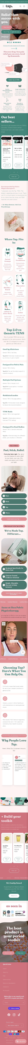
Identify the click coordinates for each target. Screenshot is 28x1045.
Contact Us (6, 986)
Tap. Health (13, 1035)
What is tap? (8, 953)
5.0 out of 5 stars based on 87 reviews (14, 45)
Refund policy (20, 1037)
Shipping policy (9, 1042)
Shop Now (7, 27)
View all (14, 176)
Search (4, 968)
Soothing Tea (18, 845)
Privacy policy (12, 1037)
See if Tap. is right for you (11, 32)
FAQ (4, 976)
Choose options (7, 165)
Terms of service (9, 1040)
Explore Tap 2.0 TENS (14, 79)
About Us (14, 895)
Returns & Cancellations (9, 983)
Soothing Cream (5, 846)
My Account (6, 990)
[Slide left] (10, 172)
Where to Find (7, 979)
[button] (3, 6)
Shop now (20, 953)
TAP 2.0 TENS (18, 148)
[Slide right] (17, 172)
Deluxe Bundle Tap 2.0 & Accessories (7, 150)
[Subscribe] (23, 1003)
